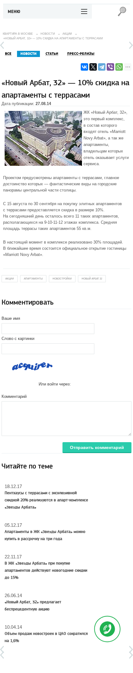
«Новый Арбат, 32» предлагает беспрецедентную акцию (33, 606)
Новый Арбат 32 (92, 278)
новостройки (62, 278)
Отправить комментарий (97, 447)
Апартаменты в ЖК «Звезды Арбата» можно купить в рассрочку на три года (45, 535)
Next (131, 45)
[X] (93, 67)
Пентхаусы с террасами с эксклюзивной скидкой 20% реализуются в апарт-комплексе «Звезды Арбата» (46, 500)
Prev (2, 45)
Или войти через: (55, 384)
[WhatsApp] (119, 67)
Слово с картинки (18, 338)
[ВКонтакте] (84, 67)
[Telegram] (101, 67)
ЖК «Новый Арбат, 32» (105, 112)
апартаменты (65, 177)
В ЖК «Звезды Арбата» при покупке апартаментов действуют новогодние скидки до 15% (46, 570)
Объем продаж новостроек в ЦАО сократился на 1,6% (46, 637)
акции (9, 278)
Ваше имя (11, 318)
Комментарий (14, 396)
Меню (14, 12)
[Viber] (110, 67)
